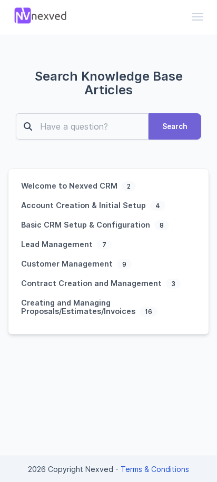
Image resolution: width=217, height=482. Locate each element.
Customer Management (68, 263)
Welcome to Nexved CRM (70, 185)
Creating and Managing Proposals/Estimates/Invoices (79, 307)
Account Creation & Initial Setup (84, 205)
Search (175, 126)
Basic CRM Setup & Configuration (86, 224)
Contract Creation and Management (92, 283)
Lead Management (58, 244)
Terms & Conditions (155, 469)
